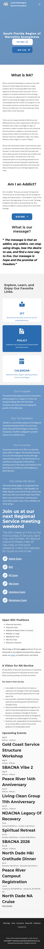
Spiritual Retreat (18, 830)
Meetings (6, 923)
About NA (28, 923)
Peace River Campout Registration (14, 876)
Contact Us (22, 927)
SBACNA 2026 (16, 841)
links (13, 923)
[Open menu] (39, 4)
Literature (20, 923)
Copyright (7, 941)
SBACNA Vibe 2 (17, 767)
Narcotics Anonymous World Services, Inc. (26, 941)
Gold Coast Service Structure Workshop (21, 750)
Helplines (37, 923)
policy (13, 655)
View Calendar (7, 906)
